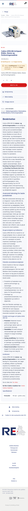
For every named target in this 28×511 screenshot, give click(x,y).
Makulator (14, 452)
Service (14, 465)
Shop (7, 15)
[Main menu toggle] (3, 3)
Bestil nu (14, 85)
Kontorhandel (14, 450)
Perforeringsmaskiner (17, 112)
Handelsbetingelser (14, 467)
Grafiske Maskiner (6, 112)
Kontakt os (14, 481)
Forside (3, 15)
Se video (15, 382)
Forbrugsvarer (14, 448)
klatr (18, 505)
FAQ (14, 478)
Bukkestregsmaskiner (12, 111)
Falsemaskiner (22, 111)
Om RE (14, 463)
